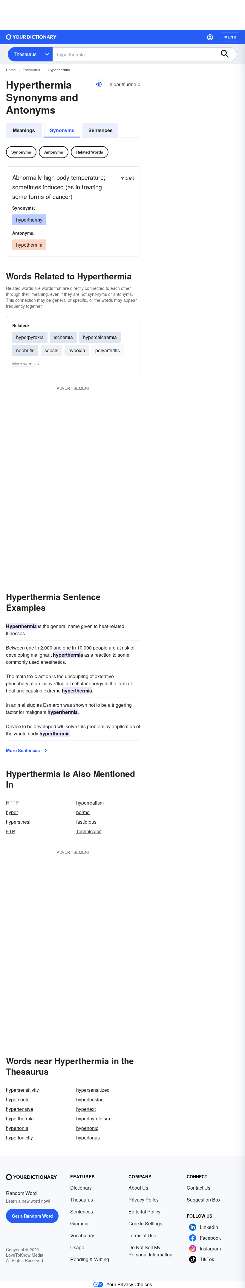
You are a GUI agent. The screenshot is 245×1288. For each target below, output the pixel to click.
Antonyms (53, 152)
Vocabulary (82, 1235)
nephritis (25, 350)
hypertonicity (19, 1137)
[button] (210, 37)
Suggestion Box (203, 1199)
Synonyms (62, 130)
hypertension (90, 1099)
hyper (12, 812)
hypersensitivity (22, 1089)
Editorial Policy (144, 1211)
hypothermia (29, 244)
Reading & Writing (89, 1259)
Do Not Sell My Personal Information (150, 1251)
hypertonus (88, 1137)
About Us (138, 1187)
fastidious (86, 821)
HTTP (12, 802)
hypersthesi (18, 821)
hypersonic (17, 1099)
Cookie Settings (145, 1223)
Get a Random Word (32, 1216)
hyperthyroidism (93, 1118)
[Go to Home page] (31, 37)
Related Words (89, 152)
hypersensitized (93, 1089)
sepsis (51, 350)
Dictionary (81, 1187)
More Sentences (23, 750)
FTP (10, 831)
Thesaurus (25, 54)
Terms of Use (142, 1235)
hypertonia (17, 1128)
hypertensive (19, 1108)
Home (11, 69)
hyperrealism (90, 802)
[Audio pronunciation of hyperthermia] (98, 84)
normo (83, 812)
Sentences (100, 130)
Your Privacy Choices (129, 1284)
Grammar (80, 1223)
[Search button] (228, 54)
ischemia (63, 337)
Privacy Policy (143, 1199)
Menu (230, 37)
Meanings (24, 130)
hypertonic (87, 1128)
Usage (77, 1247)
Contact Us (198, 1187)
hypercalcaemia (100, 337)
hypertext (86, 1108)
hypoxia (76, 350)
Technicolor (88, 831)
